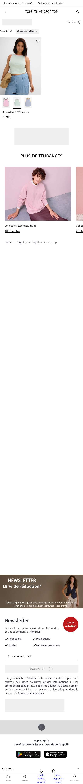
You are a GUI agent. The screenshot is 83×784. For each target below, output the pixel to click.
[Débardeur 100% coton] (20, 66)
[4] (27, 93)
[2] (18, 93)
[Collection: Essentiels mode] (38, 194)
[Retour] (5, 12)
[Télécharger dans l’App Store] (55, 754)
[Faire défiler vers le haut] (41, 727)
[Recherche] (78, 12)
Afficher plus (12, 231)
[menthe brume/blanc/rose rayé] (17, 103)
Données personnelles (31, 693)
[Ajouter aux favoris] (37, 40)
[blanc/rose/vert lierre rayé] (6, 103)
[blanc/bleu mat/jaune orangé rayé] (28, 103)
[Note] (79, 23)
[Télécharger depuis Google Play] (28, 754)
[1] (14, 93)
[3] (22, 93)
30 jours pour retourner (51, 3)
